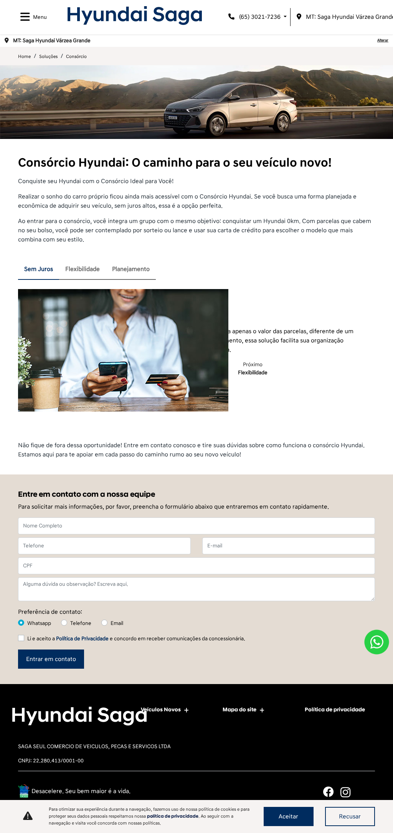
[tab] (38, 269)
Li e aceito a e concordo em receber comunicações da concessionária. (136, 638)
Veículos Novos (161, 709)
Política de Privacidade (82, 638)
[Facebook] (331, 792)
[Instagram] (349, 792)
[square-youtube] (366, 792)
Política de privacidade (335, 709)
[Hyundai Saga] (135, 15)
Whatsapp (39, 623)
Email (117, 623)
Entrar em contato (51, 659)
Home (24, 57)
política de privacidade (172, 816)
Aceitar (288, 816)
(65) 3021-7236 (260, 17)
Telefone (80, 623)
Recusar (350, 816)
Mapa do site (239, 709)
